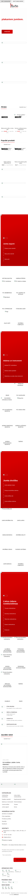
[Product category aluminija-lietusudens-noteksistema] (7, 645)
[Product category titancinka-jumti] (20, 303)
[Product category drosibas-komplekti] (20, 318)
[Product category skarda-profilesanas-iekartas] (7, 437)
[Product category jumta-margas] (7, 558)
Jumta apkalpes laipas (10, 485)
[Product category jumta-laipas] (20, 515)
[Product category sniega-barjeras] (7, 529)
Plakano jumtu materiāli (10, 248)
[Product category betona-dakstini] (7, 273)
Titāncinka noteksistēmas (10, 619)
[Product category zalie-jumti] (7, 318)
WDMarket (16, 894)
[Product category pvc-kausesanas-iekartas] (7, 405)
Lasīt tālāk (5, 771)
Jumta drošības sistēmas (10, 501)
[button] (2, 126)
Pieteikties (19, 859)
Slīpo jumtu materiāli (9, 253)
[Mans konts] (21, 5)
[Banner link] (7, 785)
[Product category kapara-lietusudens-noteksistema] (7, 662)
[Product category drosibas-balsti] (20, 529)
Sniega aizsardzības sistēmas (11, 490)
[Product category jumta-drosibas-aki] (7, 515)
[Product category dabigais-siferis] (20, 273)
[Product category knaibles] (7, 696)
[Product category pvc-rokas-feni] (20, 404)
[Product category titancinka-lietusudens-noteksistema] (20, 645)
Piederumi (7, 630)
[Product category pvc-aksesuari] (20, 390)
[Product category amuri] (7, 390)
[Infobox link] (14, 241)
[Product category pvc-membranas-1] (7, 287)
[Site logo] (14, 5)
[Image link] (14, 51)
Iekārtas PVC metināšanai (11, 365)
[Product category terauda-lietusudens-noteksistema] (7, 679)
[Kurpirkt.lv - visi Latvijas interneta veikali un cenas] (14, 844)
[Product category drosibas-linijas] (7, 544)
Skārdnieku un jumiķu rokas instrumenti (14, 376)
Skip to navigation (5, 1)
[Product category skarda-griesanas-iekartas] (7, 421)
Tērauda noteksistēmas (10, 608)
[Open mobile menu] (1, 5)
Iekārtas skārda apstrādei (10, 370)
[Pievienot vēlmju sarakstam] (12, 116)
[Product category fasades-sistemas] (20, 544)
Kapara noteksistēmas (10, 624)
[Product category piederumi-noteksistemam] (20, 661)
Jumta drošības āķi (9, 496)
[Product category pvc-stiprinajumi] (7, 303)
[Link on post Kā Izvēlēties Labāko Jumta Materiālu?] (14, 750)
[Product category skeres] (20, 436)
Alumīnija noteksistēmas (10, 613)
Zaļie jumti (7, 259)
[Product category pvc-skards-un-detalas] (20, 288)
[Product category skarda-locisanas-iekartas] (20, 421)
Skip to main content (18, 1)
